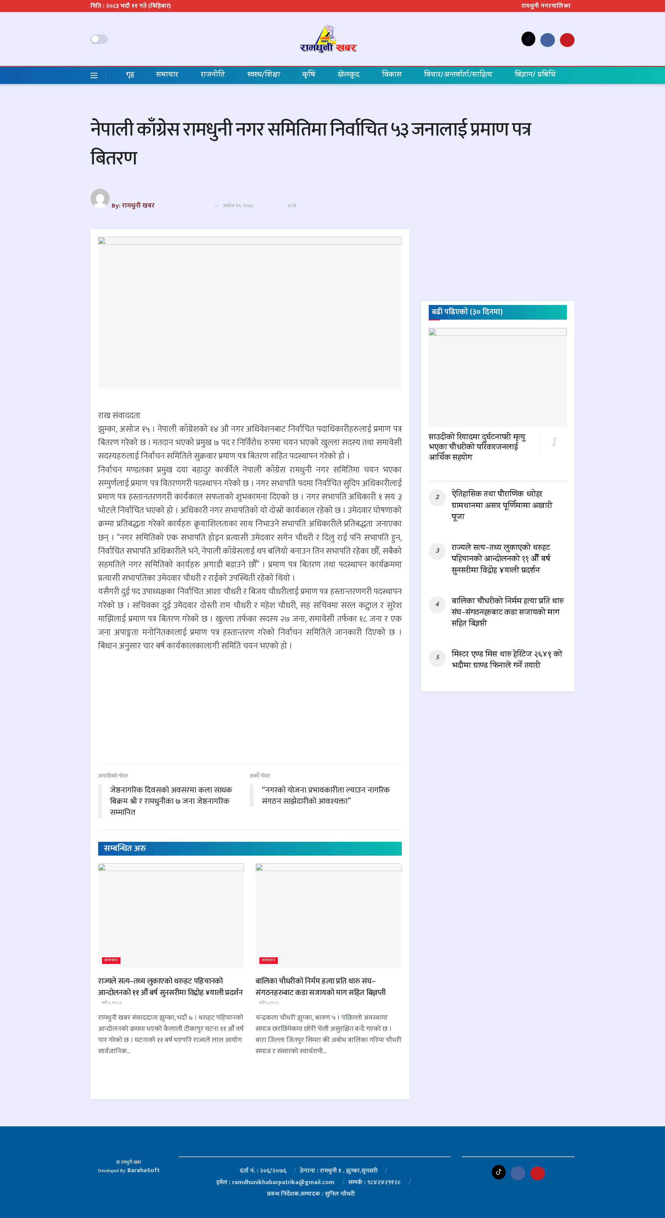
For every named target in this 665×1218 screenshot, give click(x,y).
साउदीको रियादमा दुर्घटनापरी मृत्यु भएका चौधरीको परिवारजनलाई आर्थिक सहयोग (477, 448)
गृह (130, 75)
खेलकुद (348, 75)
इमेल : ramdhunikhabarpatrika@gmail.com (275, 1182)
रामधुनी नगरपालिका (546, 6)
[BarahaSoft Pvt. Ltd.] (129, 1146)
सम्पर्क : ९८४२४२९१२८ (374, 1182)
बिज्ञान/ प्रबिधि (535, 75)
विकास (392, 75)
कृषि (308, 75)
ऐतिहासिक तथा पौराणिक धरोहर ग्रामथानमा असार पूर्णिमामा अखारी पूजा (502, 506)
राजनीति (213, 75)
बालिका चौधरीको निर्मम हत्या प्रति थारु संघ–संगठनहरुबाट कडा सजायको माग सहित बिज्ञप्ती (320, 987)
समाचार (167, 75)
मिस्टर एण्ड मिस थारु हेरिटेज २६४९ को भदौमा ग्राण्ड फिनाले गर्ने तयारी (507, 660)
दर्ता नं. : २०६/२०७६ (263, 1171)
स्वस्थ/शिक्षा (263, 75)
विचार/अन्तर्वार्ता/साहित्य (458, 75)
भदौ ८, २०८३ (111, 1002)
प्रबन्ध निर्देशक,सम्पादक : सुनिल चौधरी (311, 1194)
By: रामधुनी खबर (133, 205)
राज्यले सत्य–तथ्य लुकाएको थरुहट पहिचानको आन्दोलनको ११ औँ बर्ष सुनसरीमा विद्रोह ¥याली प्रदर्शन (170, 987)
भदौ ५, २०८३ (268, 1002)
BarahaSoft (143, 1170)
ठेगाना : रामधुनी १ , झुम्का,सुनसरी (339, 1171)
